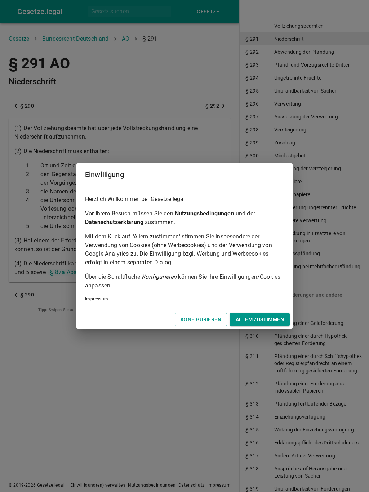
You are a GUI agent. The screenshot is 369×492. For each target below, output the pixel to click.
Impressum (96, 298)
